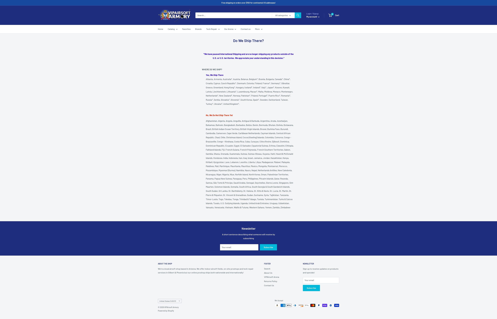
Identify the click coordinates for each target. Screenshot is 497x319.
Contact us (246, 29)
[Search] (298, 15)
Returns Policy (270, 281)
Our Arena (228, 29)
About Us (268, 273)
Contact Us (269, 285)
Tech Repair (211, 29)
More (257, 29)
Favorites (186, 29)
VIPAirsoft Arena (271, 277)
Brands (198, 29)
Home (160, 29)
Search (267, 268)
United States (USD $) (167, 301)
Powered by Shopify (166, 311)
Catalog (171, 29)
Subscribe (268, 247)
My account (311, 16)
